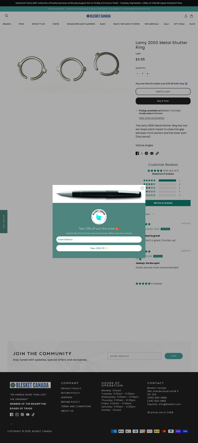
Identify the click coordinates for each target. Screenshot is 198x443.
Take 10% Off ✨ (99, 248)
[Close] (142, 188)
